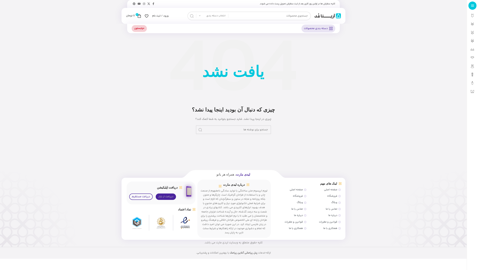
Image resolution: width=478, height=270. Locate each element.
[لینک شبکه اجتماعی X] (148, 4)
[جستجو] (191, 16)
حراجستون (139, 28)
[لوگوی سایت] (328, 16)
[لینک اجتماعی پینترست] (134, 4)
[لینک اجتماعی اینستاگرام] (144, 4)
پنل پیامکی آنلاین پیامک (244, 253)
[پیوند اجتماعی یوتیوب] (139, 4)
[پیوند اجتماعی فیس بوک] (153, 4)
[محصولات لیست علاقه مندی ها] (146, 16)
